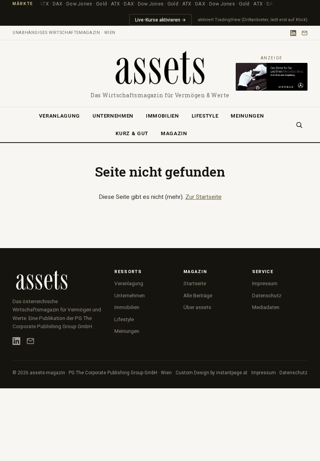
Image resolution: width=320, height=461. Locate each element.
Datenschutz (266, 295)
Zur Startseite (203, 196)
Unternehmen (112, 116)
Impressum (264, 283)
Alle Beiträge (197, 295)
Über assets (197, 307)
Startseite (194, 283)
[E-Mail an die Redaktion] (304, 33)
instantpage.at (231, 372)
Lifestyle (205, 116)
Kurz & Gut (132, 133)
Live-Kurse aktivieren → (160, 20)
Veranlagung (59, 116)
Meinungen (247, 116)
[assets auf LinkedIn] (293, 33)
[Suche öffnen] (299, 124)
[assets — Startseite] (160, 68)
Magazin (174, 133)
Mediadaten (265, 307)
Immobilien (162, 116)
